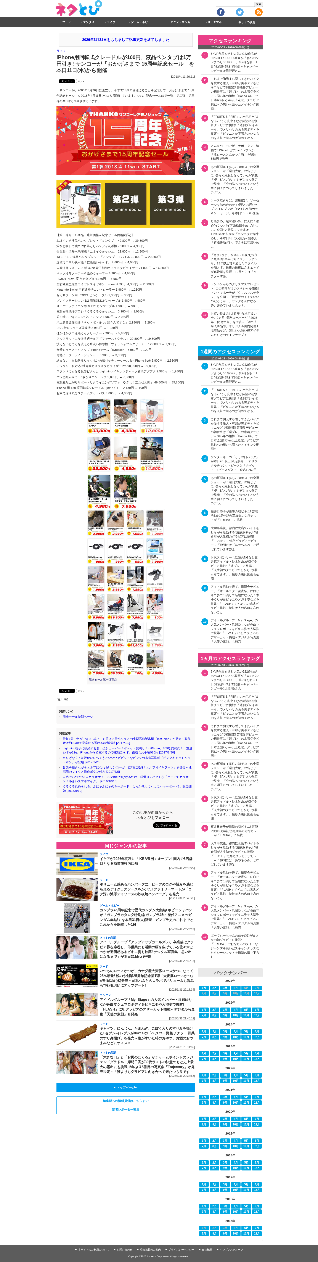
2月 (214, 988)
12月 (257, 1015)
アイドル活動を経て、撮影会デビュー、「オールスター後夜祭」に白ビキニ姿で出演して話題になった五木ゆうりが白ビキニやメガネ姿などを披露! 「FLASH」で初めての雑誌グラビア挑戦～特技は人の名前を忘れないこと (235, 599)
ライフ (111, 22)
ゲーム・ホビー (141, 22)
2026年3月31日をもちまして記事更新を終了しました (125, 40)
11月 (246, 1015)
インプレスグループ (231, 1249)
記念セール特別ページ (78, 716)
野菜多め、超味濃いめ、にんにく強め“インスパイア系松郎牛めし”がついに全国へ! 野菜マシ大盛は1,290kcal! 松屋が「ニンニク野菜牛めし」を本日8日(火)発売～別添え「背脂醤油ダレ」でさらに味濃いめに (235, 233)
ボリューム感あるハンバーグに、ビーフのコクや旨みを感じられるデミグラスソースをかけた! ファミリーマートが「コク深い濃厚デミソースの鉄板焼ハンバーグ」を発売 (146, 889)
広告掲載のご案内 (150, 1249)
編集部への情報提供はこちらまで (125, 1101)
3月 (225, 988)
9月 (225, 1015)
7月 (204, 1015)
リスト (81, 81)
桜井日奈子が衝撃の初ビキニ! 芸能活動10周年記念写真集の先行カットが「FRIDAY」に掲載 (234, 516)
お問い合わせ (124, 1249)
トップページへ (125, 1087)
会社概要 (207, 1249)
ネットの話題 (246, 22)
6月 (257, 1009)
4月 (236, 1009)
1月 (204, 988)
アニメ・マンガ (180, 22)
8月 (214, 1015)
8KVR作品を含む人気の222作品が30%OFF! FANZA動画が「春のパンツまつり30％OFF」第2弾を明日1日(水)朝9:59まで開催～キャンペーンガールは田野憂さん (235, 62)
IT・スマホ (215, 22)
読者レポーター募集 (125, 1109)
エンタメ (88, 22)
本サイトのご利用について (93, 1249)
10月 (236, 1015)
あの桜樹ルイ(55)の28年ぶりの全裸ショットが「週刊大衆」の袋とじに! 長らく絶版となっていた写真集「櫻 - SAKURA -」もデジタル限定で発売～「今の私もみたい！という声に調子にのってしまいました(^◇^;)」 (235, 179)
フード (66, 22)
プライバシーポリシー (181, 1249)
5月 (246, 1009)
